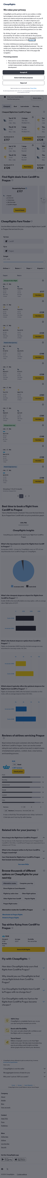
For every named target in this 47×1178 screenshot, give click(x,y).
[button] (23, 72)
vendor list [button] (32, 40)
